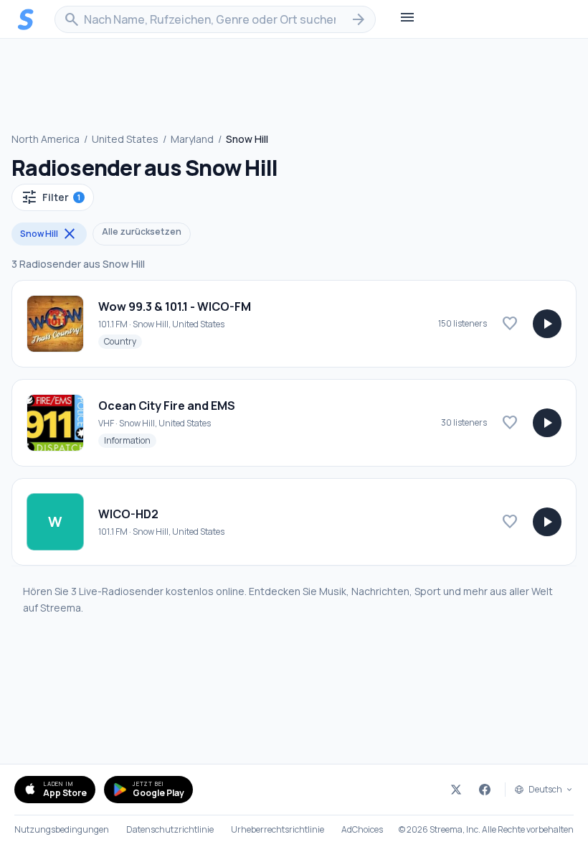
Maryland (192, 139)
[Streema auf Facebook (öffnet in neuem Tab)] (484, 789)
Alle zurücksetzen (141, 231)
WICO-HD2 (128, 514)
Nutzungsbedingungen (61, 830)
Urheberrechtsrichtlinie (277, 830)
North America (45, 139)
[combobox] (215, 19)
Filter (50, 197)
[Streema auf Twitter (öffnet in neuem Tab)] (456, 789)
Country (123, 340)
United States (125, 139)
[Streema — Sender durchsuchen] (25, 19)
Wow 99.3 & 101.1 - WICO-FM (174, 306)
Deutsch (545, 789)
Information (130, 440)
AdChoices (362, 830)
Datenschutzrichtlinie (170, 830)
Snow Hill (49, 234)
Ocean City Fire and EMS (166, 405)
